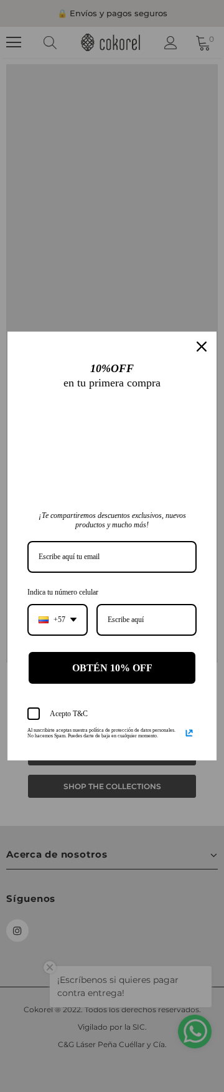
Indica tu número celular (62, 592)
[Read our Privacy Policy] (189, 733)
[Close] (202, 347)
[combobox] (57, 619)
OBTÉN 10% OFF (112, 668)
